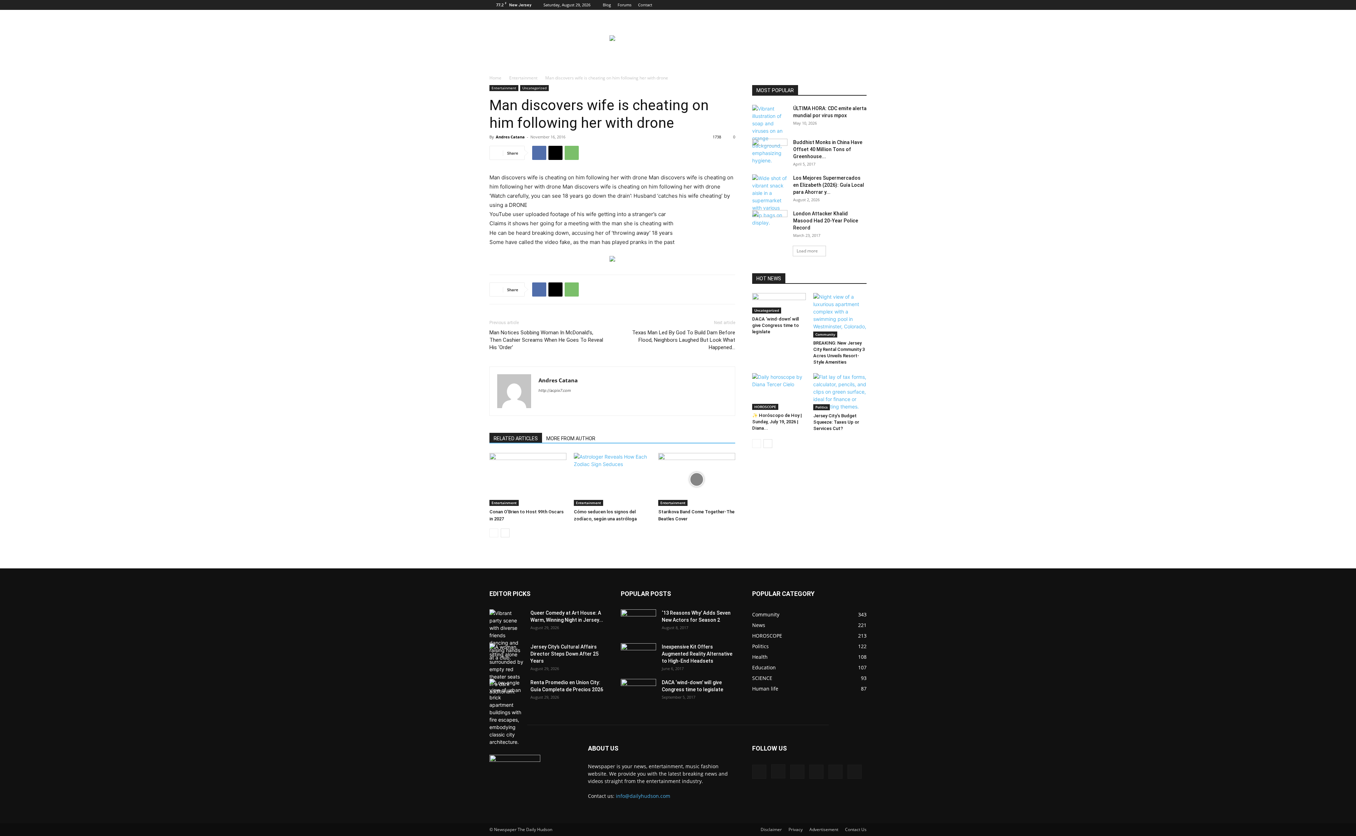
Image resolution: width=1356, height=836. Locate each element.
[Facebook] (803, 5)
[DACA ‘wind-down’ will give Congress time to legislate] (779, 303)
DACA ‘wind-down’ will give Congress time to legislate (775, 325)
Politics (821, 407)
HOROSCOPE (765, 406)
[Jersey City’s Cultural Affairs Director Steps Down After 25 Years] (507, 669)
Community (825, 334)
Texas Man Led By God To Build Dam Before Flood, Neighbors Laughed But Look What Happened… (683, 340)
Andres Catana (510, 136)
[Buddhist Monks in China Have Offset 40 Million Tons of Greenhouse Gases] (769, 149)
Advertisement (823, 829)
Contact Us (856, 829)
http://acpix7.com (555, 390)
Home (495, 78)
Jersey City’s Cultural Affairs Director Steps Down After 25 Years (564, 654)
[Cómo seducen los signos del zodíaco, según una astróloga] (612, 479)
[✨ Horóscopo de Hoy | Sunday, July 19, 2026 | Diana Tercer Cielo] (779, 391)
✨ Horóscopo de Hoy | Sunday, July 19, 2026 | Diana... (777, 422)
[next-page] (505, 533)
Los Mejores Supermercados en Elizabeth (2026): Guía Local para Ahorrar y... (828, 185)
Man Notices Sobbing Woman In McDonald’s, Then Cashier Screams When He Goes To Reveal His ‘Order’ (546, 340)
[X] (826, 5)
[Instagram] (814, 5)
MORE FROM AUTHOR (570, 438)
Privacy (796, 829)
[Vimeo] (838, 5)
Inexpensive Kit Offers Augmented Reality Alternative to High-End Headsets (697, 654)
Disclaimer (771, 829)
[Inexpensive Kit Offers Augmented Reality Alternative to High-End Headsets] (638, 651)
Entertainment (523, 78)
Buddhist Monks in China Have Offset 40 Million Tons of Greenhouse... (827, 149)
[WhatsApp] (572, 153)
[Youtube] (861, 5)
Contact (645, 4)
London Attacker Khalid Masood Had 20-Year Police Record (825, 221)
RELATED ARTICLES (516, 438)
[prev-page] (493, 533)
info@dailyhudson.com (643, 796)
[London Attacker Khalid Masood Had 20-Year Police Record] (769, 222)
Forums (624, 4)
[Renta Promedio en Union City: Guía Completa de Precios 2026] (507, 712)
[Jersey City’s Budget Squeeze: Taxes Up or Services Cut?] (840, 391)
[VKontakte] (849, 5)
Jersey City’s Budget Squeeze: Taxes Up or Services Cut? (836, 422)
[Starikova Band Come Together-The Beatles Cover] (696, 479)
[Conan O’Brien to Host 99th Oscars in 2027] (527, 479)
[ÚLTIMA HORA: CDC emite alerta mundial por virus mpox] (769, 134)
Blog (607, 4)
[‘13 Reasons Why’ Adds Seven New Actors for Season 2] (638, 619)
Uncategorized (534, 87)
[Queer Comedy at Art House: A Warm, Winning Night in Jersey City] (507, 635)
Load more (807, 251)
